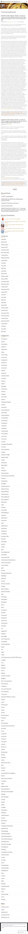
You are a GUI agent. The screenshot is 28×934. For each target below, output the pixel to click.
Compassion (4, 420)
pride (2, 720)
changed (3, 394)
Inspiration (4, 618)
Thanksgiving (4, 831)
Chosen (3, 399)
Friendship (4, 541)
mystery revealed (5, 675)
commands (4, 412)
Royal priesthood (5, 789)
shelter (3, 802)
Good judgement (5, 552)
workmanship (4, 894)
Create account (5, 907)
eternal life (4, 510)
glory (2, 549)
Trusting (3, 860)
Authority (3, 378)
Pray (13, 114)
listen (9, 114)
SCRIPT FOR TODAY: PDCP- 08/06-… (16, 228)
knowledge (4, 636)
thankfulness (4, 828)
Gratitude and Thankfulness (8, 560)
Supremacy (4, 820)
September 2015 (5, 289)
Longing (3, 660)
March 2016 (4, 273)
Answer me (4, 357)
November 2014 (5, 315)
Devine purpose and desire (7, 475)
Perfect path (4, 704)
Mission (3, 673)
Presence (3, 718)
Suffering (3, 812)
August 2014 (4, 323)
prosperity (3, 733)
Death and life (4, 457)
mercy (2, 670)
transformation (5, 854)
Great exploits (4, 565)
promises (3, 728)
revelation (3, 781)
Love (11, 114)
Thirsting (3, 849)
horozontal (4, 610)
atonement (4, 368)
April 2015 (3, 302)
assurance (6, 184)
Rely (2, 765)
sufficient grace (5, 815)
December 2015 (5, 281)
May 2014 (3, 331)
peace (2, 702)
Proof (2, 731)
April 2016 (3, 271)
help (2, 594)
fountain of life (5, 536)
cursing (3, 452)
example (3, 515)
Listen (2, 654)
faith (2, 523)
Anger (2, 352)
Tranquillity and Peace (7, 852)
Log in (2, 909)
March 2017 (4, 242)
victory (3, 878)
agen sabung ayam (9, 221)
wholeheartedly (5, 886)
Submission (4, 810)
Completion (4, 423)
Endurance (4, 502)
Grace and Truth (5, 557)
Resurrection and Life (6, 778)
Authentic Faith (4, 183)
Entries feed (4, 912)
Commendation (5, 415)
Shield (2, 804)
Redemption (4, 752)
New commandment (6, 681)
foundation (4, 533)
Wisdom (3, 889)
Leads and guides (5, 644)
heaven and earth (5, 591)
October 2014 (4, 318)
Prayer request (5, 715)
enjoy (2, 504)
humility (3, 612)
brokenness (4, 389)
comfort (3, 404)
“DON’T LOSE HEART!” (7, 196)
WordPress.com (5, 917)
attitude (3, 370)
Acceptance (4, 339)
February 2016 (4, 276)
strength (3, 807)
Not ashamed (4, 683)
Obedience (4, 686)
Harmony (3, 578)
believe (3, 383)
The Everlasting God (6, 836)
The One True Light (6, 844)
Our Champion (5, 691)
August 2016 (4, 260)
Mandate (3, 668)
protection (3, 736)
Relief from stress (5, 762)
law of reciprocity (5, 639)
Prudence (3, 739)
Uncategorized (4, 865)
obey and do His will (6, 689)
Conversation (4, 433)
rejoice (3, 760)
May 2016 (3, 268)
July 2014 (3, 326)
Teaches (3, 823)
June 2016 (3, 265)
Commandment (8, 113)
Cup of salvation (5, 449)
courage (3, 441)
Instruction (4, 620)
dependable (4, 465)
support (3, 818)
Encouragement (16, 183)
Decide (3, 460)
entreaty (3, 507)
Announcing (17, 112)
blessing (3, 114)
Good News (4, 554)
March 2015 (4, 305)
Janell (6, 228)
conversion (4, 436)
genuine (3, 544)
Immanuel (4, 615)
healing (3, 586)
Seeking (3, 794)
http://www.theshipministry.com (7, 108)
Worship (3, 899)
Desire (2, 468)
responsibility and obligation (8, 773)
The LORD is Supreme (6, 839)
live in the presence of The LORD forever (11, 657)
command (3, 407)
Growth (3, 570)
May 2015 (3, 300)
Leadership (4, 641)
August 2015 (4, 292)
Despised (3, 470)
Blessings (3, 386)
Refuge (3, 754)
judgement (4, 631)
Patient (3, 699)
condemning (14, 184)
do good (6, 114)
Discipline (3, 483)
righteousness (4, 786)
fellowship (4, 528)
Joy (2, 628)
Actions (21, 113)
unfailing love (4, 870)
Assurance (4, 362)
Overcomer (4, 694)
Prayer (3, 712)
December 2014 (5, 313)
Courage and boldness (6, 444)
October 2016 (4, 255)
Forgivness (4, 531)
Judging (21, 184)
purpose (3, 744)
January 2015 (4, 310)
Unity (2, 873)
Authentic (3, 373)
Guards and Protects (6, 573)
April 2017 (3, 239)
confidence (4, 428)
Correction (4, 439)
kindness (3, 633)
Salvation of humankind (7, 791)
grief (2, 568)
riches (2, 783)
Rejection (3, 757)
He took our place (5, 583)
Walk (2, 881)
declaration (4, 462)
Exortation (4, 520)
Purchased (4, 741)
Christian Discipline (6, 402)
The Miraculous (5, 841)
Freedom (3, 539)
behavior (24, 113)
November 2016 (5, 252)
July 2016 (3, 263)
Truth (2, 862)
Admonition (12, 112)
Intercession (4, 623)
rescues (3, 770)
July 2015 (3, 294)
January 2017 (4, 247)
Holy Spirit (3, 602)
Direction (3, 478)
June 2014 (3, 329)
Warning (3, 883)
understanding (5, 868)
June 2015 (3, 297)
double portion (5, 494)
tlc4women (7, 219)
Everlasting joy (5, 512)
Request (3, 768)
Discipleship (4, 481)
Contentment (4, 431)
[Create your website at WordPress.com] (14, 1)
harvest (3, 581)
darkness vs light (5, 454)
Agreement (4, 349)
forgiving (18, 184)
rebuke (3, 749)
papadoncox (7, 224)
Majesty (3, 665)
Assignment (22, 182)
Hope (2, 607)
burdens (3, 391)
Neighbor (3, 678)
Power (2, 707)
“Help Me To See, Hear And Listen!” (10, 203)
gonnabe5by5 (8, 231)
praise (2, 710)
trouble (3, 857)
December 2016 (5, 250)
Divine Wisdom (5, 491)
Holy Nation (4, 599)
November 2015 (5, 284)
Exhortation (13, 113)
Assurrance (4, 365)
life (2, 649)
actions (3, 341)
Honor (2, 604)
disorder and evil (5, 486)
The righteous (4, 847)
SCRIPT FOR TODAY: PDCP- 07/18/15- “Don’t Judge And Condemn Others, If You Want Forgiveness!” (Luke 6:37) (14, 121)
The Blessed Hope (5, 833)
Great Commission (6, 562)
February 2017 (4, 244)
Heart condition (5, 589)
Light (2, 652)
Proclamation (4, 723)
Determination (5, 473)
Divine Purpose (5, 489)
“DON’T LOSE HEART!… (16, 219)
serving (3, 799)
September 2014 (5, 321)
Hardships (3, 575)
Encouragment (5, 499)
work (2, 891)
